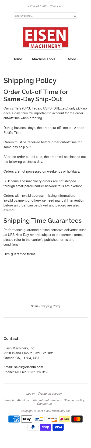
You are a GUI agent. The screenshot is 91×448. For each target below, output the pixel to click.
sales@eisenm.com (28, 366)
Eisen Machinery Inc (57, 411)
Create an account (50, 393)
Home (17, 59)
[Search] (75, 15)
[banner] (46, 38)
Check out (56, 6)
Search (9, 400)
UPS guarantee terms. (20, 253)
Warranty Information (46, 400)
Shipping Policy (74, 400)
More (72, 59)
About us (23, 400)
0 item (37, 6)
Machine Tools (44, 59)
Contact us (44, 403)
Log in (30, 393)
